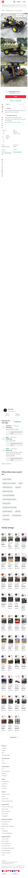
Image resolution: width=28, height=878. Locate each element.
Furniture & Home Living (7, 806)
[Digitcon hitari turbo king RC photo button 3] (14, 74)
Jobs (3, 760)
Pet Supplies (5, 816)
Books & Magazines (6, 843)
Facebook (4, 748)
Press (14, 866)
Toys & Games (5, 839)
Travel (3, 855)
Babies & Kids (5, 809)
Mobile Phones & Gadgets (8, 826)
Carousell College (6, 755)
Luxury (3, 796)
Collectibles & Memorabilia (8, 848)
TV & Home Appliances (7, 833)
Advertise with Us (5, 867)
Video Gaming (5, 824)
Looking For (4, 783)
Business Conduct (20, 867)
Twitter (3, 750)
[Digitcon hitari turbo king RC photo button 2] (14, 50)
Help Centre (4, 866)
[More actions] (24, 15)
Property (4, 773)
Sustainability (19, 866)
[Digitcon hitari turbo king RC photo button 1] (14, 25)
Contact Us (9, 866)
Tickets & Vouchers (6, 852)
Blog (3, 752)
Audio (3, 828)
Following (4, 786)
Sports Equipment (6, 850)
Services (4, 763)
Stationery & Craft (6, 845)
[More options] (2, 550)
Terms (11, 867)
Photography (5, 830)
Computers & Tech (6, 821)
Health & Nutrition (6, 811)
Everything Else (5, 781)
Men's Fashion (5, 798)
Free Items (4, 788)
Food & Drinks (5, 813)
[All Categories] (14, 1)
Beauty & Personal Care (7, 801)
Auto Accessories (6, 771)
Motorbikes (4, 775)
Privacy (14, 867)
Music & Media (5, 841)
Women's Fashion (6, 794)
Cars (3, 768)
